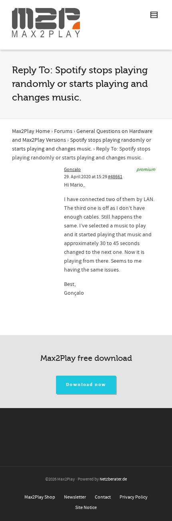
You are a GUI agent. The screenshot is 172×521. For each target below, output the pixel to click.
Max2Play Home (31, 131)
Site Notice (86, 508)
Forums (63, 131)
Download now (86, 384)
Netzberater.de (113, 479)
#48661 (115, 177)
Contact (103, 497)
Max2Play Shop (39, 497)
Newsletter (75, 497)
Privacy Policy (134, 497)
